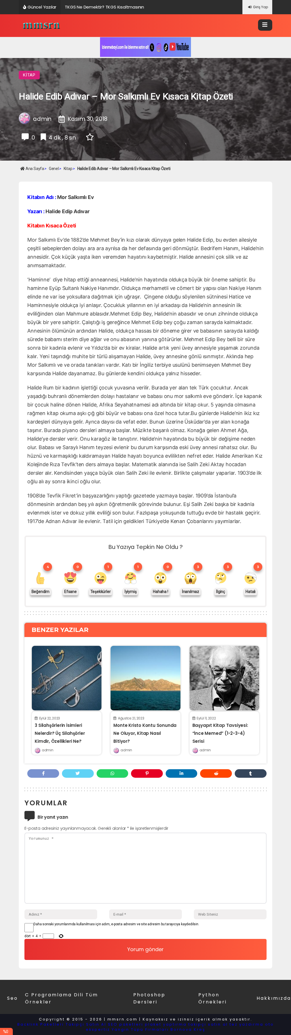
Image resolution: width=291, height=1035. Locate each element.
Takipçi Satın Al (86, 1024)
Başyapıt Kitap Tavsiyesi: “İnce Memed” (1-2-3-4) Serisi (220, 733)
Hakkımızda (274, 998)
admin (47, 750)
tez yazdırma (246, 1024)
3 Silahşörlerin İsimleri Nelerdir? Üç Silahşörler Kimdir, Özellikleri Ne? (60, 733)
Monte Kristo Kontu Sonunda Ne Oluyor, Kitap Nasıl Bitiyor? (144, 733)
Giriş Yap (260, 7)
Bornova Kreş (188, 1029)
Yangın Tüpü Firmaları (140, 1029)
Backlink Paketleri (40, 1024)
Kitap (29, 75)
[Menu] (265, 25)
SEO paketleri (125, 1024)
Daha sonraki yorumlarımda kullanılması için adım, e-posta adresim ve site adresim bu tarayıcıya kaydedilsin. (116, 924)
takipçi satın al (208, 1024)
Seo (12, 998)
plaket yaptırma (166, 1024)
